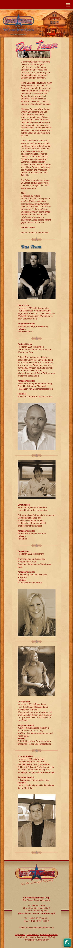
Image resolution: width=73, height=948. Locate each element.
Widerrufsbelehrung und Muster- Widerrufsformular (38, 935)
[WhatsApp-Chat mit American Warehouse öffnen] (67, 942)
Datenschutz (33, 934)
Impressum (20, 934)
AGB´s (51, 937)
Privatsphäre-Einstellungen (36, 940)
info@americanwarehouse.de (40, 928)
